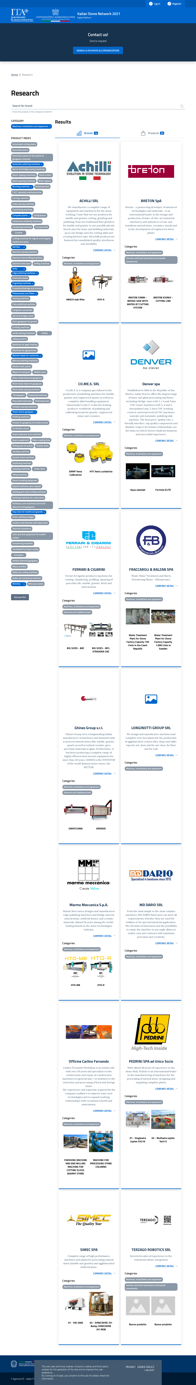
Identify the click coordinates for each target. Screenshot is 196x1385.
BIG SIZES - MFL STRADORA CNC (101, 649)
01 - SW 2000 (75, 1322)
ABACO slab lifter (75, 299)
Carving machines (20, 198)
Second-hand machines (23, 457)
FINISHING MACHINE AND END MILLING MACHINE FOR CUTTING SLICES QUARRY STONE (75, 1166)
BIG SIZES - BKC (75, 648)
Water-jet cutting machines (25, 572)
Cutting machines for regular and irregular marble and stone (31, 240)
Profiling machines (20, 416)
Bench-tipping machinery (24, 175)
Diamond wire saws (21, 263)
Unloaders (18, 555)
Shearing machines (21, 468)
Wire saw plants (35, 583)
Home (14, 75)
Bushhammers (42, 186)
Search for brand (22, 106)
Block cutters (45, 175)
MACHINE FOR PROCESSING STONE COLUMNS (101, 1163)
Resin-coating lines (41, 440)
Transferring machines (22, 543)
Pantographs (19, 395)
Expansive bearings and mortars (27, 288)
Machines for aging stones (24, 350)
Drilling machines (42, 263)
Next (117, 284)
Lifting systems (19, 338)
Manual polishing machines (25, 360)
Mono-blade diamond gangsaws (27, 377)
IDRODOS (101, 828)
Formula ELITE (163, 490)
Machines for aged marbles (24, 344)
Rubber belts (42, 445)
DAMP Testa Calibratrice (75, 473)
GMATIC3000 (76, 828)
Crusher (18, 232)
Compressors (40, 215)
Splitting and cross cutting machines (29, 491)
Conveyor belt (41, 227)
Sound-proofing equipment (24, 480)
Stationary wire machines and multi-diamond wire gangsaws (29, 505)
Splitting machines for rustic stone (28, 497)
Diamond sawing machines (24, 251)
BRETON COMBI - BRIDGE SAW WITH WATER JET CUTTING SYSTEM (138, 302)
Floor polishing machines (23, 304)
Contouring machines (22, 227)
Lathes (44, 333)
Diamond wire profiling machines (27, 257)
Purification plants (20, 428)
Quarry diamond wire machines (26, 434)
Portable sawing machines (24, 406)
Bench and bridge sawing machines (28, 169)
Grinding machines (21, 327)
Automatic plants (20, 149)
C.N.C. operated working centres (27, 192)
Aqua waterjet (137, 490)
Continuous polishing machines (26, 221)
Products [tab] (155, 133)
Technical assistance (21, 528)
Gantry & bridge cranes (23, 315)
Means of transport (21, 372)
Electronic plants (20, 278)
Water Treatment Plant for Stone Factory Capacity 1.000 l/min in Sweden (163, 641)
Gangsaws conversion (22, 310)
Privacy (131, 1367)
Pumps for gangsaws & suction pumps (30, 422)
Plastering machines (37, 395)
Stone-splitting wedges (23, 516)
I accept (149, 1370)
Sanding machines (20, 451)
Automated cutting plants (24, 144)
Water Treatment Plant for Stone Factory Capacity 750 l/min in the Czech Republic (137, 641)
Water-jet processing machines (26, 578)
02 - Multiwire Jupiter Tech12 (163, 1139)
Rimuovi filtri (20, 597)
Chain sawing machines (23, 203)
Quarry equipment (20, 440)
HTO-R (100, 985)
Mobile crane (40, 372)
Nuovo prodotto (137, 1324)
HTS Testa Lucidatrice (101, 471)
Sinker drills (39, 468)
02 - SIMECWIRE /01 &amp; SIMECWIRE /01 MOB (101, 1326)
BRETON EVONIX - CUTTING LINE (163, 299)
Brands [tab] (90, 133)
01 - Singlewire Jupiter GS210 (138, 1139)
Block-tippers (45, 180)
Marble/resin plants (21, 366)
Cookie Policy (145, 1367)
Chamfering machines (22, 209)
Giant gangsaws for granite (24, 321)
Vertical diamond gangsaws (25, 560)
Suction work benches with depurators (30, 522)
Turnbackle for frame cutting (25, 549)
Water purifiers (19, 566)
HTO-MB (75, 985)
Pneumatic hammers (22, 400)
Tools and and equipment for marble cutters (29, 536)
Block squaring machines (23, 180)
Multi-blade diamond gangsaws (27, 383)
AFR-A (100, 299)
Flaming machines (20, 298)
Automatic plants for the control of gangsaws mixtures (28, 157)
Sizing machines (19, 474)
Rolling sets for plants (22, 445)
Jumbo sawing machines (23, 333)
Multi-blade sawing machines (26, 389)
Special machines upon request (26, 486)
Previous (60, 284)
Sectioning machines (21, 463)
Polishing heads (42, 400)
